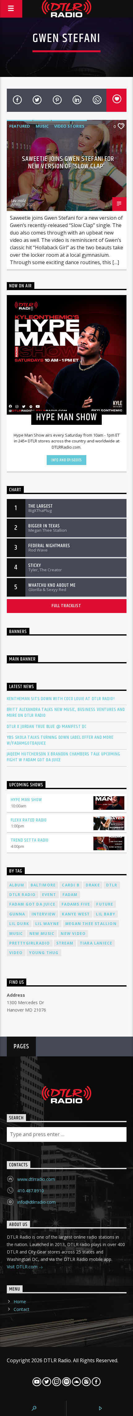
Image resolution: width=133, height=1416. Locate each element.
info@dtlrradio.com (36, 1202)
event (49, 894)
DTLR (112, 885)
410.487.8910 (30, 1191)
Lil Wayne (47, 923)
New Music (42, 933)
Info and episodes (66, 460)
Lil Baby (105, 914)
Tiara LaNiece (96, 943)
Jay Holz (18, 200)
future (104, 904)
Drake (93, 885)
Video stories (69, 126)
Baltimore (43, 885)
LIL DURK (19, 923)
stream (65, 943)
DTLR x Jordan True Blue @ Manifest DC (47, 726)
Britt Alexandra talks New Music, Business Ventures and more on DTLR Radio (66, 712)
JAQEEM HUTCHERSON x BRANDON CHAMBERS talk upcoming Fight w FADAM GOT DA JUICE (63, 757)
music (16, 933)
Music (42, 126)
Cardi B (70, 885)
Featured (19, 126)
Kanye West (76, 914)
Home (20, 1301)
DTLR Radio (22, 894)
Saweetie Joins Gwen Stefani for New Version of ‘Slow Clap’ (68, 163)
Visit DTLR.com (23, 1267)
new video (73, 933)
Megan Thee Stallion (91, 923)
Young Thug (44, 952)
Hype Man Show (26, 800)
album (16, 885)
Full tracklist (66, 606)
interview (44, 914)
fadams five (76, 904)
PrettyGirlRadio (29, 943)
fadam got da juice (32, 904)
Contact (21, 1309)
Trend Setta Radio (30, 840)
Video (16, 952)
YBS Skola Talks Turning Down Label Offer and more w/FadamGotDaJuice (60, 740)
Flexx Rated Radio (29, 820)
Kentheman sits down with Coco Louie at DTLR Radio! (61, 699)
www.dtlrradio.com (36, 1179)
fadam (70, 894)
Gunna (17, 914)
